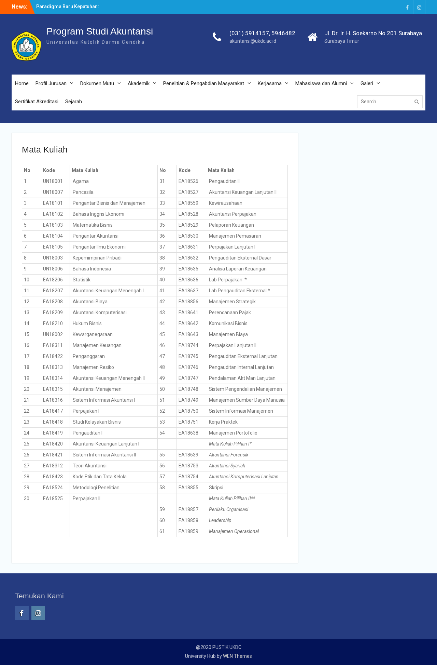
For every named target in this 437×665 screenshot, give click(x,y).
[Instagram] (419, 7)
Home (22, 83)
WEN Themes (237, 656)
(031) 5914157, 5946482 (262, 33)
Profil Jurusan (51, 83)
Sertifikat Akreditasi (36, 101)
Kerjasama (270, 83)
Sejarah (73, 101)
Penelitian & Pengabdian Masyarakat (203, 83)
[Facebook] (407, 7)
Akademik (139, 83)
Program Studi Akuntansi (99, 31)
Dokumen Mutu (97, 83)
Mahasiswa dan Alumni (321, 83)
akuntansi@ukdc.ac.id (252, 41)
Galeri (367, 83)
